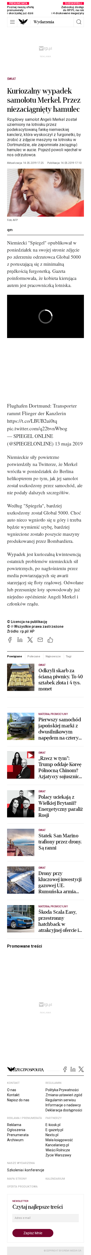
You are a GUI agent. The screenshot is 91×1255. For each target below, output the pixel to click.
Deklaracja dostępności (64, 1110)
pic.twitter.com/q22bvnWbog (37, 428)
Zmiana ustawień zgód (64, 1095)
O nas (11, 1090)
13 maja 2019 (69, 443)
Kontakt (13, 1095)
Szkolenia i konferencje (25, 1170)
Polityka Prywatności (62, 1090)
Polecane (33, 656)
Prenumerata (18, 1135)
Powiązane (14, 656)
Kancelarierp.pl (57, 1145)
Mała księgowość (59, 1140)
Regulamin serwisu (61, 1100)
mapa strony (17, 1178)
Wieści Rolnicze (58, 1150)
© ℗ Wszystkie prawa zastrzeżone (35, 626)
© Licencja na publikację (27, 622)
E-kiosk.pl (53, 1125)
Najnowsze (53, 656)
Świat (11, 79)
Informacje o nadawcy (63, 1105)
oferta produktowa (22, 1186)
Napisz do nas (18, 1100)
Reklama (14, 1125)
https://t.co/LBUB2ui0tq (32, 420)
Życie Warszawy (58, 1155)
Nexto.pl (52, 1135)
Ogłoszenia (16, 1130)
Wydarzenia (44, 22)
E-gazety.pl (54, 1130)
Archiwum (15, 1140)
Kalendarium (55, 1178)
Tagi (68, 656)
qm (10, 230)
